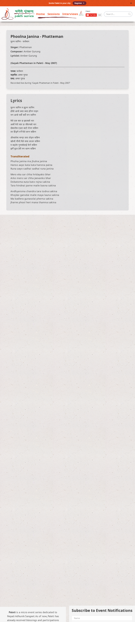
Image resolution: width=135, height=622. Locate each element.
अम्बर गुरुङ (23, 74)
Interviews (70, 14)
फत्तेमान (26, 41)
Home (40, 14)
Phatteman (52, 36)
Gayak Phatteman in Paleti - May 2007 (33, 63)
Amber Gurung (32, 51)
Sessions (53, 14)
